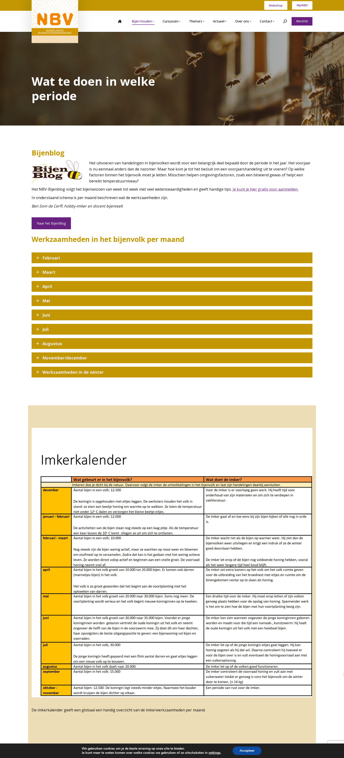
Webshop (276, 5)
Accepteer (247, 750)
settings (214, 753)
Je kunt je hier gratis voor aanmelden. (265, 189)
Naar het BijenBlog (51, 223)
